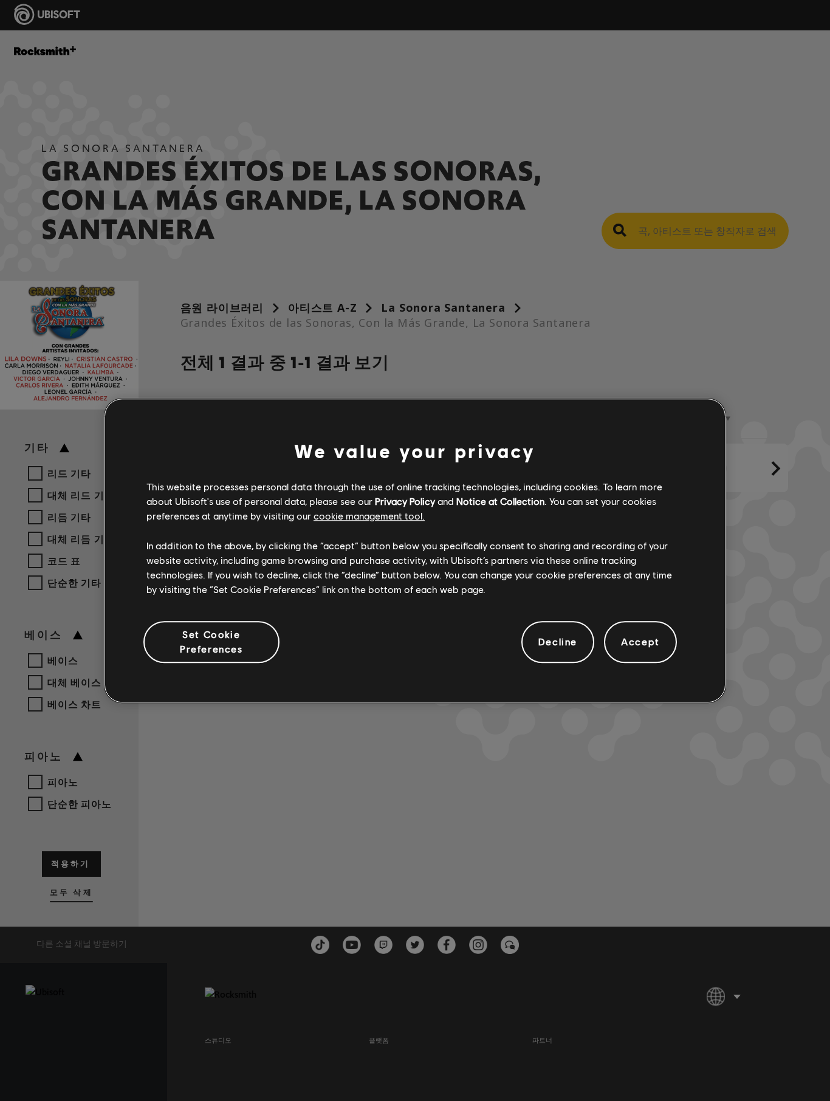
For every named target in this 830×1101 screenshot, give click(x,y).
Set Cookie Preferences (211, 641)
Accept (640, 642)
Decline (557, 642)
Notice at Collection (500, 501)
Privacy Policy (405, 501)
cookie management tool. (369, 516)
